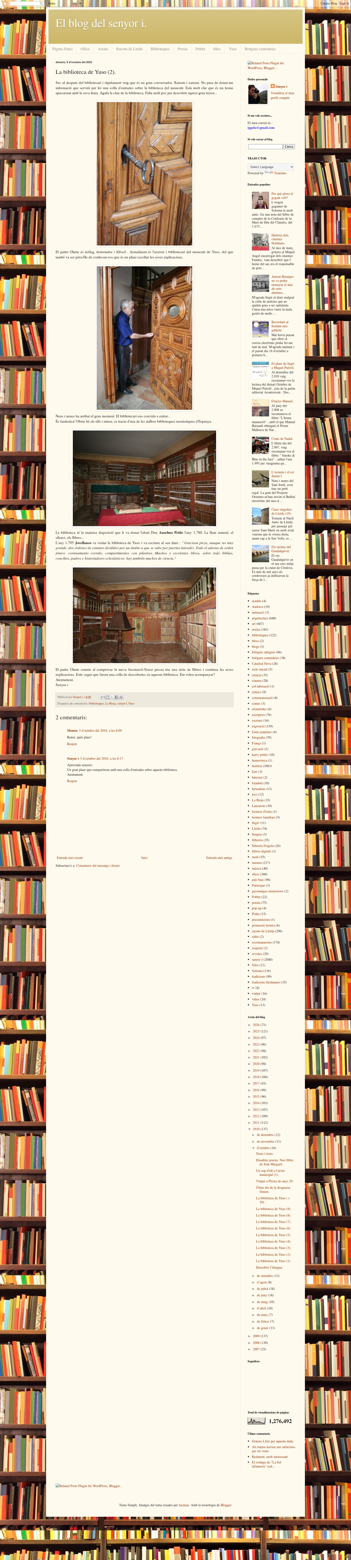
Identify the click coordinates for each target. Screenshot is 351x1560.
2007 (257, 1349)
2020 (257, 1063)
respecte (257, 948)
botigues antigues (263, 652)
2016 (257, 1090)
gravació (257, 749)
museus (257, 862)
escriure (257, 720)
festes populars (262, 732)
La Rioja (110, 703)
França (256, 743)
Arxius (103, 48)
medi (255, 857)
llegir (255, 822)
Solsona (257, 970)
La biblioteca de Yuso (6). (273, 1228)
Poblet (200, 48)
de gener (263, 1327)
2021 (257, 1057)
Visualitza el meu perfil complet (282, 95)
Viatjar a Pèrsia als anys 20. (274, 1181)
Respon (72, 744)
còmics (256, 692)
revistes (257, 953)
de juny (262, 1295)
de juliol (263, 1288)
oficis (255, 874)
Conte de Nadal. (282, 438)
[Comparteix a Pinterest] (121, 697)
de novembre (266, 1141)
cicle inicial (259, 669)
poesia (256, 902)
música (256, 868)
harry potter (260, 754)
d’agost (262, 1282)
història (257, 766)
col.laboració (260, 686)
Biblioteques (160, 48)
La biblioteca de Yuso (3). (273, 1247)
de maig (263, 1301)
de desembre (266, 1134)
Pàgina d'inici (62, 48)
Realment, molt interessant (270, 1456)
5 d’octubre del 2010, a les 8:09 (100, 730)
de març (263, 1314)
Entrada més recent (70, 857)
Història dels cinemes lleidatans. (279, 239)
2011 (257, 1122)
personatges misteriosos (267, 891)
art (253, 623)
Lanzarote (258, 805)
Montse (72, 730)
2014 (257, 1103)
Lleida (256, 828)
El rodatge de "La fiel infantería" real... (266, 1464)
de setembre (265, 1275)
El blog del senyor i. (101, 22)
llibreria (257, 840)
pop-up (256, 908)
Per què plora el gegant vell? (282, 195)
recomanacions (262, 942)
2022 (257, 1050)
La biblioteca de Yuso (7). (273, 1221)
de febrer (263, 1321)
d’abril (262, 1308)
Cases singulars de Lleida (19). (281, 511)
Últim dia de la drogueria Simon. (273, 1189)
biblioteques (96, 703)
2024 (257, 1037)
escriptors (258, 714)
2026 (257, 1024)
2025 (257, 1031)
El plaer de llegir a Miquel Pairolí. (282, 365)
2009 (257, 1336)
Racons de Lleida (129, 48)
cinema (256, 680)
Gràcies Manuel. (282, 401)
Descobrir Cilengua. (269, 1267)
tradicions (258, 976)
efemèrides (259, 709)
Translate (280, 173)
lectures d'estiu (262, 811)
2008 (257, 1342)
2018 (257, 1077)
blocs (255, 640)
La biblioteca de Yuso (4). (273, 1241)
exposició (258, 726)
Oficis (85, 48)
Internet (257, 777)
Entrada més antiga (219, 857)
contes (256, 703)
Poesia (182, 48)
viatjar (256, 993)
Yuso (233, 48)
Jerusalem (258, 788)
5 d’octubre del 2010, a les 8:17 (101, 758)
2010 (257, 1129)
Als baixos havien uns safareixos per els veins (273, 1449)
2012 (257, 1116)
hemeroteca (259, 760)
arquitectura (260, 618)
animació (258, 612)
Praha (256, 913)
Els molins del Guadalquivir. (281, 549)
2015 (257, 1096)
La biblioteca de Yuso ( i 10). (272, 1200)
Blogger (226, 1505)
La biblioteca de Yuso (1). (273, 1261)
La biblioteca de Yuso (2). (273, 1254)
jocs (254, 794)
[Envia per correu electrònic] (103, 697)
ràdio (255, 936)
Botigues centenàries (260, 48)
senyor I (122, 703)
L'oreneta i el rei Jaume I (282, 474)
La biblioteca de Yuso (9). (273, 1208)
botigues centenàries (265, 657)
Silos (217, 48)
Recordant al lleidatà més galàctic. (279, 326)
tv (253, 987)
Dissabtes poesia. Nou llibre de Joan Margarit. (274, 1162)
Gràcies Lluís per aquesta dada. (273, 1441)
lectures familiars (263, 817)
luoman (184, 1505)
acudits (256, 601)
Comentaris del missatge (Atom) (98, 865)
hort (254, 771)
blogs (255, 646)
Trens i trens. (265, 1153)
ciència (256, 675)
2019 (257, 1070)
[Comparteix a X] (112, 697)
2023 (257, 1044)
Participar (258, 885)
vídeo (255, 999)
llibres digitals (261, 851)
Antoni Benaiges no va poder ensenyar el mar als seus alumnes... (282, 284)
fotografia (258, 737)
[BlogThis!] (107, 697)
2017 (257, 1083)
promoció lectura (263, 925)
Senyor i (73, 758)
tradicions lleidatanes (266, 982)
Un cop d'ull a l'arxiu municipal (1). (270, 1172)
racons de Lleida (263, 931)
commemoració (262, 697)
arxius (256, 629)
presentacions (261, 919)
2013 (257, 1109)
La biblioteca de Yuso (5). (273, 1235)
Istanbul (257, 783)
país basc (258, 879)
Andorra (257, 606)
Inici (144, 857)
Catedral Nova (261, 663)
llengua (257, 834)
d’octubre (264, 1147)
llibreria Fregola (263, 845)
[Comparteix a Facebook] (116, 697)
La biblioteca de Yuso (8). (273, 1215)
